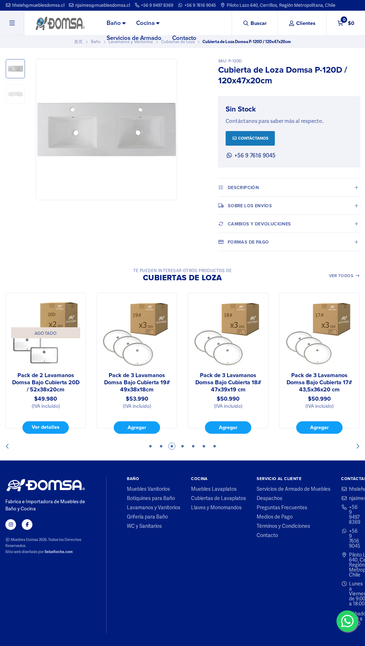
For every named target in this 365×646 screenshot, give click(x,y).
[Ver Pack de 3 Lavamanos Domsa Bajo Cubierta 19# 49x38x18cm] (136, 333)
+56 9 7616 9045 (199, 5)
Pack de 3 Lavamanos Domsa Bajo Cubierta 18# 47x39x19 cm (228, 382)
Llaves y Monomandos (216, 507)
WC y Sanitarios (144, 525)
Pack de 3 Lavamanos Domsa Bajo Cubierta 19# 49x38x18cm (137, 382)
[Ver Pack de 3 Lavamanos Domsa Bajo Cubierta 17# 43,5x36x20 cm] (319, 333)
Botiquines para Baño (151, 498)
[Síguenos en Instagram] (10, 524)
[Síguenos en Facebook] (27, 524)
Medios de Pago (275, 516)
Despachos (269, 498)
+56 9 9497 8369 (156, 5)
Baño (114, 23)
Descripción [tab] (243, 187)
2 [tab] (161, 446)
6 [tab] (203, 446)
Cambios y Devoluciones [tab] (259, 223)
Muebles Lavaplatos (214, 488)
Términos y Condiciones (283, 525)
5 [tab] (193, 446)
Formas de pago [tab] (248, 242)
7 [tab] (214, 446)
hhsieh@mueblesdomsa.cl (38, 5)
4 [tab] (182, 446)
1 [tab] (150, 446)
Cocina (146, 23)
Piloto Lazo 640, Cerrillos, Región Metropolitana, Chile (280, 5)
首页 (78, 42)
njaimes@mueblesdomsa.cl (102, 5)
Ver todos (342, 275)
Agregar (137, 427)
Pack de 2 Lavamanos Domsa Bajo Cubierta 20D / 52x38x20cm (45, 382)
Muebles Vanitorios (148, 488)
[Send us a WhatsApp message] (347, 621)
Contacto (184, 37)
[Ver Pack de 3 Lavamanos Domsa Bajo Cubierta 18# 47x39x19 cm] (228, 333)
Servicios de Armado (134, 37)
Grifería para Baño (147, 516)
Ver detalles (46, 427)
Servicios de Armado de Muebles (293, 488)
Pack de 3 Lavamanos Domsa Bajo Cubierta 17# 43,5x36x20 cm (319, 382)
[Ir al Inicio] (60, 23)
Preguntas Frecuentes (282, 507)
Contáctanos (252, 138)
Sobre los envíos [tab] (250, 205)
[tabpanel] (45, 363)
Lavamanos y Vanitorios (153, 507)
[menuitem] (116, 23)
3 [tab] (171, 446)
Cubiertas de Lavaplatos (218, 498)
